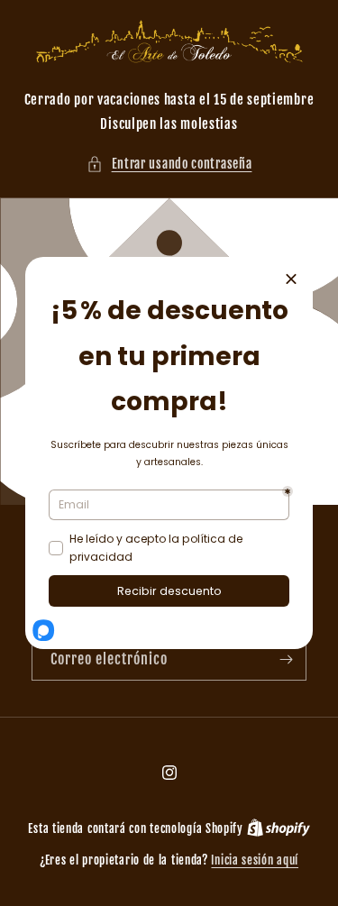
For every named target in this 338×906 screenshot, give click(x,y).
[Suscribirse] (286, 659)
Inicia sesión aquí (254, 860)
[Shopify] (278, 828)
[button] (169, 163)
